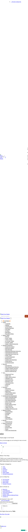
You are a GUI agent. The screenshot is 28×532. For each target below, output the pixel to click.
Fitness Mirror (8, 361)
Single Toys (8, 375)
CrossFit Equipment (10, 357)
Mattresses (8, 391)
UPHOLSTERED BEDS (10, 393)
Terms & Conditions (7, 492)
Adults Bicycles (8, 422)
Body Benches (8, 349)
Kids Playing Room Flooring (12, 367)
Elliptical (7, 325)
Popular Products (7, 484)
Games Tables (6, 335)
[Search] (26, 316)
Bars (6, 416)
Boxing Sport (8, 358)
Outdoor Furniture (9, 390)
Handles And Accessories (11, 409)
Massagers (8, 332)
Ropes (6, 429)
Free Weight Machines (10, 400)
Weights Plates (9, 411)
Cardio (4, 322)
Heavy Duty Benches (10, 401)
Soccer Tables (8, 338)
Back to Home (3, 443)
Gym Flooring (8, 365)
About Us (5, 489)
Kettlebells (7, 417)
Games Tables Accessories (11, 344)
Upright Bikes (8, 326)
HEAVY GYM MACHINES (11, 397)
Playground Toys (9, 374)
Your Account (6, 479)
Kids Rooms (8, 388)
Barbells (7, 414)
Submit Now (15, 503)
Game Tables (6, 472)
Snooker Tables (9, 342)
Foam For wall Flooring (10, 371)
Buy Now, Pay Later (5, 514)
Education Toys (9, 381)
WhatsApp (23, 530)
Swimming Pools (9, 380)
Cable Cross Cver (9, 407)
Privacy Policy (6, 493)
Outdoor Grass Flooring (11, 370)
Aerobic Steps (8, 427)
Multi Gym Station (9, 348)
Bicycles (4, 420)
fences (6, 385)
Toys (4, 372)
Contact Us (5, 496)
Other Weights (8, 419)
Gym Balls (7, 426)
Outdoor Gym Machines (11, 360)
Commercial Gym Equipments (10, 396)
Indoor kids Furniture (10, 377)
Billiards (7, 336)
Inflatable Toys (9, 378)
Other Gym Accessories (10, 430)
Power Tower (8, 355)
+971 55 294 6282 (5, 500)
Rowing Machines (9, 328)
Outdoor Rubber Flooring (11, 368)
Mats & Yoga (8, 424)
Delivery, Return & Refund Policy (10, 495)
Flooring (5, 364)
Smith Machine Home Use (11, 352)
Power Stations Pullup (10, 404)
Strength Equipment (8, 345)
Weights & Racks (7, 410)
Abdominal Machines (10, 398)
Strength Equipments (8, 474)
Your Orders (6, 481)
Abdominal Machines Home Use (13, 351)
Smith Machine (8, 406)
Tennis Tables (8, 339)
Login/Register (6, 491)
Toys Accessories (9, 383)
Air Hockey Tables (9, 341)
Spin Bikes (7, 329)
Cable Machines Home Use (11, 354)
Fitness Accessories (7, 423)
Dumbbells (7, 413)
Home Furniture (9, 394)
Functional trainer (9, 362)
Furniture (5, 387)
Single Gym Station (9, 347)
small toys (7, 384)
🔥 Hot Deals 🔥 (7, 321)
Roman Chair (8, 403)
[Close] (11, 318)
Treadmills (7, 323)
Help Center (5, 482)
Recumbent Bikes (9, 334)
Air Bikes (7, 331)
